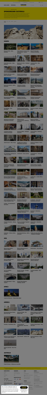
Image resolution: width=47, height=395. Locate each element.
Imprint (4, 392)
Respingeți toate (24, 389)
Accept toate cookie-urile (24, 387)
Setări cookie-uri (24, 391)
